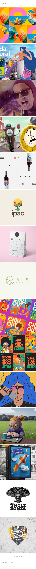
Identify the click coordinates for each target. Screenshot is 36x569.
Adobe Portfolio (11, 566)
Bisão (4, 3)
